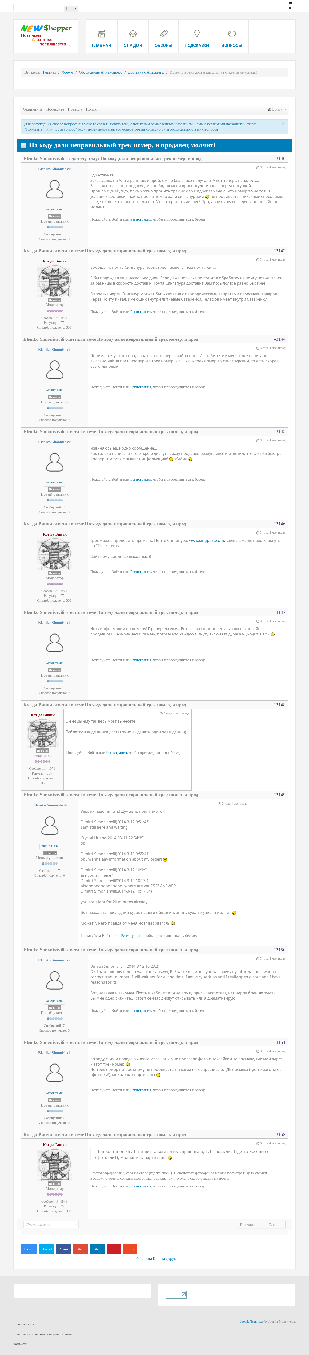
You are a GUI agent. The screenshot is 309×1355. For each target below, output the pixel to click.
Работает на (142, 1258)
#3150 (280, 949)
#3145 (280, 431)
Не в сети (54, 216)
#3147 (280, 612)
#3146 (280, 523)
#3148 (280, 704)
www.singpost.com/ (207, 540)
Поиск (91, 109)
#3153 (280, 1134)
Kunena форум (164, 1258)
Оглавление (32, 109)
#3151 (280, 1042)
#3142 (280, 250)
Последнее (55, 109)
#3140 (280, 158)
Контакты (20, 1344)
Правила (75, 109)
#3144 (280, 339)
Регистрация (140, 219)
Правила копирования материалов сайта (42, 1334)
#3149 (280, 794)
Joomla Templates (252, 1321)
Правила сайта (23, 1324)
